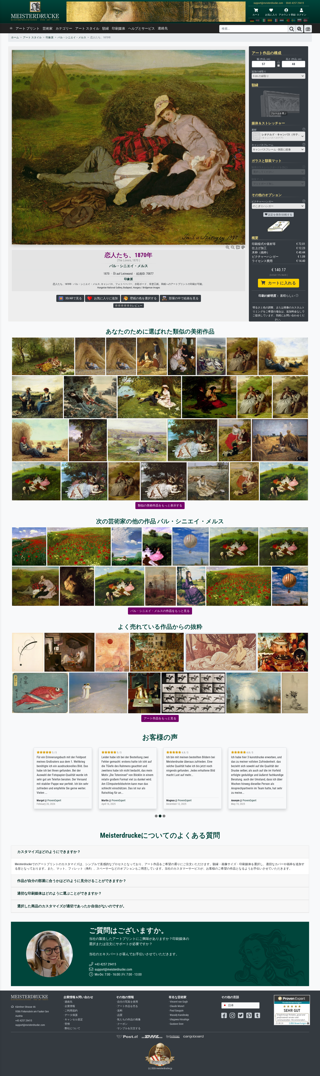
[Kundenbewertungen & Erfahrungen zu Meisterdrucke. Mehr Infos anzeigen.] (292, 1010)
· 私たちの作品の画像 (128, 1019)
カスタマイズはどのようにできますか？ (49, 852)
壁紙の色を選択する (142, 298)
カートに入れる (280, 283)
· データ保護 (71, 1015)
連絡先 (163, 28)
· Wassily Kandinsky (179, 1015)
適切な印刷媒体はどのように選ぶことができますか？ (59, 893)
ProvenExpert (55, 800)
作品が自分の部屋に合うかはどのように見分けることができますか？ (71, 881)
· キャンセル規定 (73, 1019)
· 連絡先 (68, 1001)
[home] (11, 28)
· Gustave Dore (176, 1024)
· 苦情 (67, 1024)
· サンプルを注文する (128, 1028)
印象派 (50, 37)
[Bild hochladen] (308, 29)
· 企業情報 (69, 1006)
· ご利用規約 (71, 1010)
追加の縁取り (259, 71)
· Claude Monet (176, 1006)
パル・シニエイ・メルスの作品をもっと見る (160, 611)
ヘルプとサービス (141, 28)
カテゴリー (64, 28)
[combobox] (278, 76)
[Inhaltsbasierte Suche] (299, 29)
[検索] (292, 29)
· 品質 (119, 1015)
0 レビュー (136, 305)
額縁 (105, 28)
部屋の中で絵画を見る (183, 298)
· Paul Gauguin (176, 1010)
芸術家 (48, 28)
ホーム (15, 37)
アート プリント (28, 28)
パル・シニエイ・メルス (72, 37)
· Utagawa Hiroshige (179, 1019)
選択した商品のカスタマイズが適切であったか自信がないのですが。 (71, 906)
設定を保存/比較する (279, 214)
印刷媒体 (118, 28)
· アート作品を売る (127, 1006)
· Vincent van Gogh (178, 1001)
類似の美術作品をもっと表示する (160, 505)
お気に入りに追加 (105, 298)
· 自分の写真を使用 (127, 1001)
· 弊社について (72, 1028)
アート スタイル (87, 28)
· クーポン (122, 1024)
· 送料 (119, 1010)
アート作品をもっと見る (160, 718)
